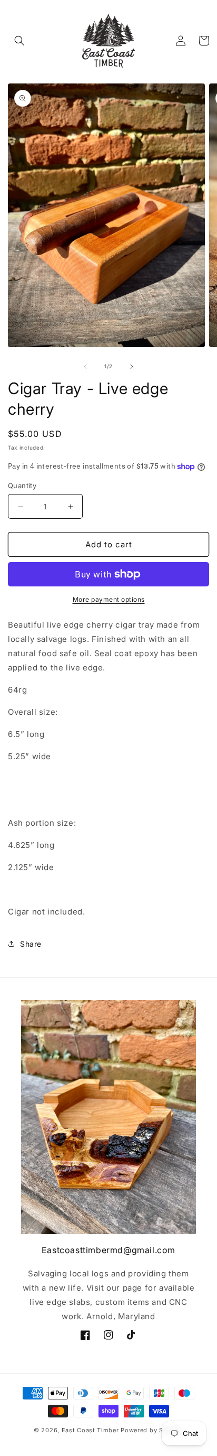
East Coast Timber (90, 1430)
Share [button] (31, 943)
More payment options (109, 599)
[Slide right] (131, 366)
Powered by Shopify (152, 1430)
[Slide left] (85, 366)
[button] (19, 40)
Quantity (22, 485)
